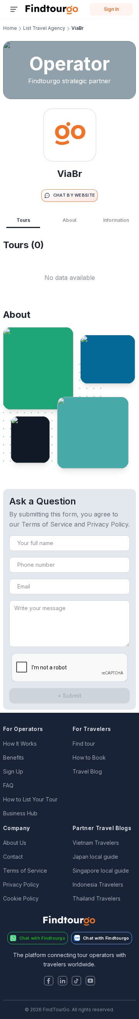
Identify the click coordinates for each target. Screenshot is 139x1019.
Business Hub (20, 813)
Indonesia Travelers (98, 884)
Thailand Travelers (96, 898)
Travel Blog (87, 771)
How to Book (89, 757)
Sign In (111, 9)
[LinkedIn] (62, 981)
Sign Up (13, 771)
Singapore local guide (101, 870)
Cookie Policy (21, 898)
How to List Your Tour (30, 799)
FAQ (8, 785)
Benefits (13, 757)
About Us (14, 842)
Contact (13, 856)
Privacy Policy (21, 884)
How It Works (20, 743)
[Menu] (14, 9)
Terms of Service (25, 870)
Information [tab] (116, 220)
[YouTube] (90, 981)
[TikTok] (76, 981)
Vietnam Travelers (96, 842)
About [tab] (69, 220)
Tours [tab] (23, 220)
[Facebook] (48, 981)
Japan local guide (95, 856)
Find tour (84, 743)
